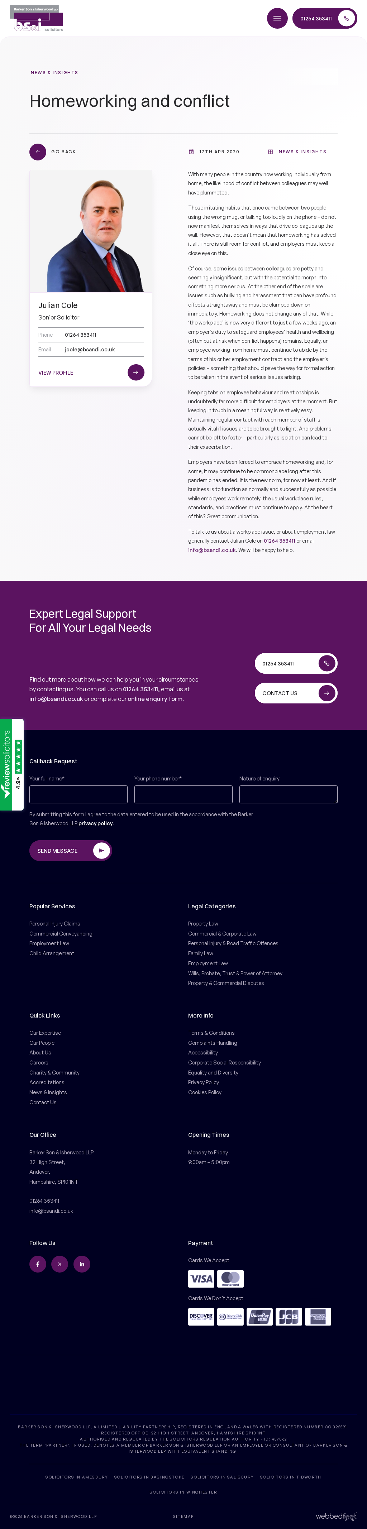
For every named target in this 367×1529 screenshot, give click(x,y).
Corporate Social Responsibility (224, 1062)
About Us (40, 1052)
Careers (38, 1062)
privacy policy (95, 823)
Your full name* (47, 778)
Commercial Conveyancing (60, 933)
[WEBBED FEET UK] (336, 1516)
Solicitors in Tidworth (290, 1476)
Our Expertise (45, 1032)
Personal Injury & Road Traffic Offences (233, 943)
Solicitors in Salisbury (222, 1476)
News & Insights (54, 72)
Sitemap (183, 1516)
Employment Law (49, 943)
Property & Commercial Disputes (226, 983)
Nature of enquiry (259, 778)
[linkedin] (81, 1264)
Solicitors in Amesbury (77, 1476)
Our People (41, 1042)
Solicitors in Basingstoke (149, 1476)
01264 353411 (279, 540)
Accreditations (47, 1082)
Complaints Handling (212, 1042)
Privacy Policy (203, 1082)
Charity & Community (54, 1072)
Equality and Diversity (213, 1072)
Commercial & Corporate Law (222, 933)
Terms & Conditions (211, 1032)
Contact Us (43, 1102)
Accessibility (203, 1052)
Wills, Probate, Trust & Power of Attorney (235, 973)
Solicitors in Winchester (183, 1492)
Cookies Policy (204, 1092)
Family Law (200, 953)
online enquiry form (155, 698)
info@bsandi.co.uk (212, 550)
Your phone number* (158, 778)
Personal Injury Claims (54, 923)
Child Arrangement (51, 953)
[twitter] (59, 1264)
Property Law (203, 923)
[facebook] (37, 1264)
